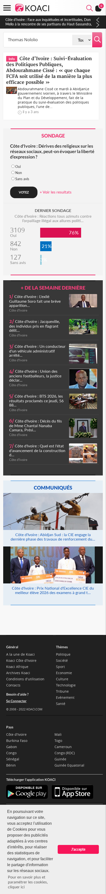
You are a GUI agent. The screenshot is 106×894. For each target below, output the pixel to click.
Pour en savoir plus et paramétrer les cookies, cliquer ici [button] (28, 882)
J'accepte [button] (78, 849)
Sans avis (22, 179)
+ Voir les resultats (55, 192)
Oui (18, 166)
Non (18, 173)
